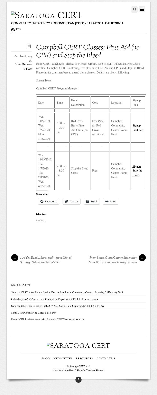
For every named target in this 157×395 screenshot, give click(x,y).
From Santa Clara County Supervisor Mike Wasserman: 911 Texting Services (116, 260)
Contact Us (106, 359)
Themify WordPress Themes (90, 370)
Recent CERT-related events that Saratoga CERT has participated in (47, 319)
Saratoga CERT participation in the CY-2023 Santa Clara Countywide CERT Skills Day (57, 306)
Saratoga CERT (77, 366)
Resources (84, 359)
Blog (29, 69)
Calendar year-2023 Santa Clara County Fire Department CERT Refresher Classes (54, 299)
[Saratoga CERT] (47, 16)
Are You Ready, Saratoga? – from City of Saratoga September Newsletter (42, 260)
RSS (18, 29)
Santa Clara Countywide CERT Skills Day (33, 312)
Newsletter (63, 359)
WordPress (69, 370)
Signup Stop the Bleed (137, 170)
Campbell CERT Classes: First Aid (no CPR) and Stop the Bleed (88, 52)
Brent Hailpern (23, 64)
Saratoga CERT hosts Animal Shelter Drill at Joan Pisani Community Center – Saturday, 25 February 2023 (67, 292)
